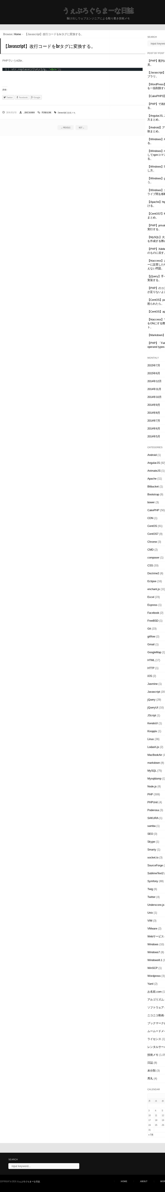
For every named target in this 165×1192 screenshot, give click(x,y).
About (144, 1181)
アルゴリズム (155, 999)
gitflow (151, 636)
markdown (153, 762)
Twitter (151, 897)
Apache (151, 478)
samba (151, 825)
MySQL (151, 770)
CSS (150, 565)
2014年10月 (154, 397)
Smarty (151, 849)
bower (151, 502)
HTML (151, 660)
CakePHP (153, 510)
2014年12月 (154, 381)
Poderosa (153, 810)
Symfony (152, 881)
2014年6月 (153, 428)
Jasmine (152, 683)
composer (153, 557)
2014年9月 (153, 404)
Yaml (150, 983)
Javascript (62, 112)
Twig (150, 889)
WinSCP (152, 968)
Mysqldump (154, 778)
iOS (149, 676)
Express (152, 604)
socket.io (152, 857)
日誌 (150, 1062)
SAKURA (152, 818)
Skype (151, 841)
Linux (150, 739)
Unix (150, 912)
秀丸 (150, 1078)
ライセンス (154, 1039)
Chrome (152, 541)
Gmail (151, 644)
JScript (151, 715)
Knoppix (152, 731)
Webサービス (155, 936)
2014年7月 (153, 420)
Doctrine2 (153, 573)
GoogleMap (154, 652)
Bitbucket (153, 486)
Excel (150, 597)
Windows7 (153, 952)
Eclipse (151, 581)
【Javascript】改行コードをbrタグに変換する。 (49, 46)
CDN (150, 518)
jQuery (151, 699)
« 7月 (150, 1135)
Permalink (46, 112)
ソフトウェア (155, 1007)
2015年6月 (153, 373)
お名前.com (154, 991)
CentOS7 (152, 533)
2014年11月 (154, 389)
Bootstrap (153, 494)
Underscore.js (155, 904)
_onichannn (29, 112)
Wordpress (154, 975)
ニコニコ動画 (155, 1015)
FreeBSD (152, 620)
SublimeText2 (155, 873)
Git (149, 628)
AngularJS (153, 462)
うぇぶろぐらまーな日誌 (98, 10)
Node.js (152, 786)
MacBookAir (154, 754)
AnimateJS (153, 470)
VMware (152, 928)
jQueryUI (152, 707)
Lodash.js (153, 747)
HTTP (150, 668)
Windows (152, 944)
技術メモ (71, 112)
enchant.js (153, 589)
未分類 (151, 1070)
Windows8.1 (154, 960)
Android (152, 455)
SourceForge (155, 865)
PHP (150, 794)
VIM (149, 920)
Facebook (153, 612)
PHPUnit (152, 802)
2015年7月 (153, 365)
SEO (150, 833)
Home (17, 34)
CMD (150, 549)
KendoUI (152, 723)
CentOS (152, 526)
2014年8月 (153, 412)
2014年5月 (153, 436)
